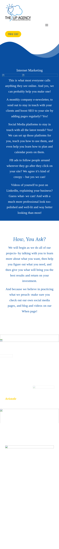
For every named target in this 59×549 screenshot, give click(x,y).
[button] (46, 25)
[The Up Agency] (18, 12)
